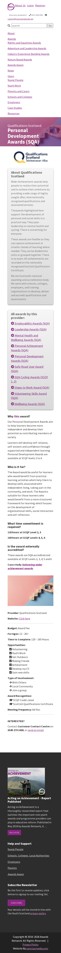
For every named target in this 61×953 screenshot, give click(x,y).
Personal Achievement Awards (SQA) (27, 348)
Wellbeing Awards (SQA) (29, 404)
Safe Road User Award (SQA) (27, 369)
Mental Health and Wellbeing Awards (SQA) (26, 337)
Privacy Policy (30, 944)
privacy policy (38, 913)
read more (14, 832)
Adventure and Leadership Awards (27, 48)
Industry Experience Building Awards (28, 54)
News (11, 70)
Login (30, 5)
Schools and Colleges (20, 97)
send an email (36, 730)
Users (11, 76)
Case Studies (15, 108)
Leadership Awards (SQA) (30, 329)
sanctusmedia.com (37, 948)
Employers (14, 102)
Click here (24, 618)
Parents (12, 868)
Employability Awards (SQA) (32, 323)
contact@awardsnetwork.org (20, 19)
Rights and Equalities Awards (24, 42)
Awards (12, 39)
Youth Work (14, 85)
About (11, 33)
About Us (20, 5)
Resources (13, 113)
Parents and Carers (18, 91)
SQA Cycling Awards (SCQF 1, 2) (29, 379)
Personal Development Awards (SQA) (27, 358)
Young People (15, 80)
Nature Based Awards (20, 59)
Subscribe (16, 902)
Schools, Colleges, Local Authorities (28, 855)
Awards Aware (16, 65)
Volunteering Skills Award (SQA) (29, 396)
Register (40, 5)
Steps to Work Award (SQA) (31, 387)
